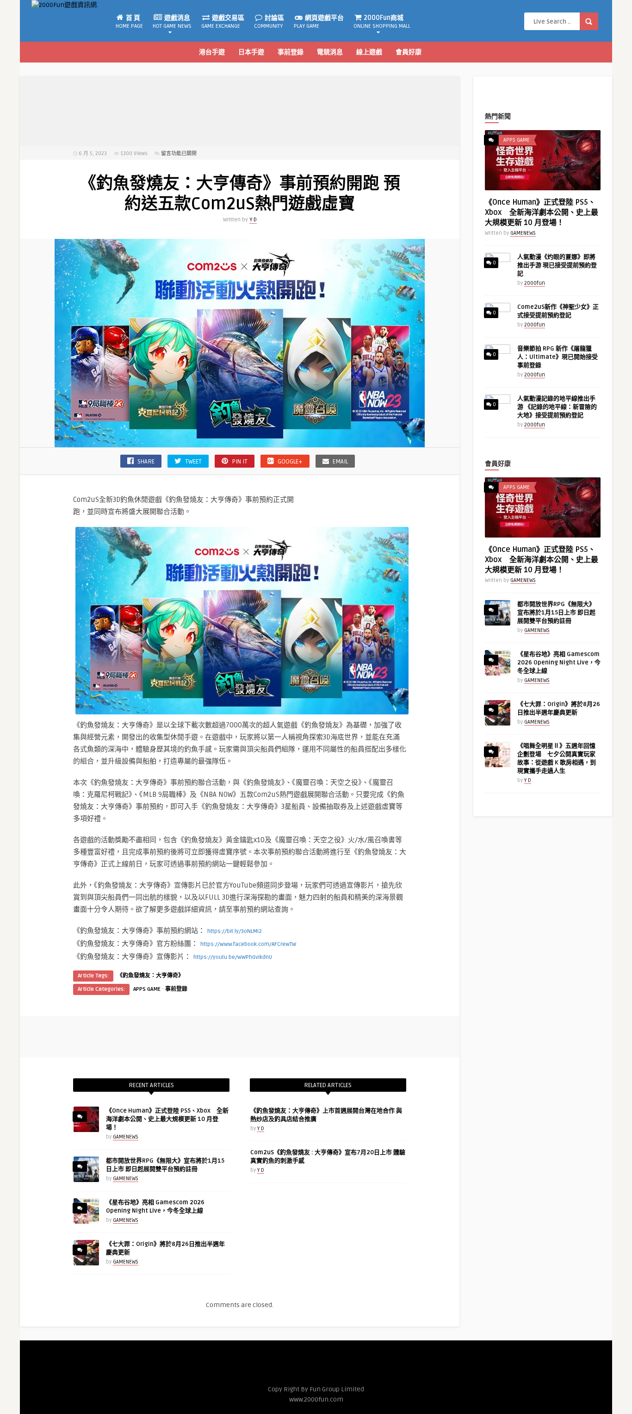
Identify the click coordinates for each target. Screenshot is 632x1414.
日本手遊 (251, 52)
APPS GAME (147, 989)
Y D (253, 219)
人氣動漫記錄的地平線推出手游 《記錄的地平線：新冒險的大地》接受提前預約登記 (557, 407)
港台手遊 (212, 52)
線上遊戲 (369, 52)
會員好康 (408, 52)
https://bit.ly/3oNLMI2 (234, 931)
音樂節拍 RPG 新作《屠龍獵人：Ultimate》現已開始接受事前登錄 (557, 357)
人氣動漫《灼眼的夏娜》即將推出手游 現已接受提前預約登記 (557, 265)
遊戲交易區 (222, 22)
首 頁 (129, 22)
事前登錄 (291, 52)
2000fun (534, 283)
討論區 (269, 22)
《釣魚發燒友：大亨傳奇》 (150, 975)
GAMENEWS (125, 1137)
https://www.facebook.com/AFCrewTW (248, 944)
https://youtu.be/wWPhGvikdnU (232, 957)
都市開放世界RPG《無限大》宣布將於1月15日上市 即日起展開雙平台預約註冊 (556, 613)
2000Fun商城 (381, 22)
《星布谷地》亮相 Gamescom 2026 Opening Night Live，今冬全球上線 (559, 663)
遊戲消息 (172, 22)
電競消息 (330, 52)
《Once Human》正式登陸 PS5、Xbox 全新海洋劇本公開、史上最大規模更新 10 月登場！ (167, 1119)
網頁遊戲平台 (319, 22)
